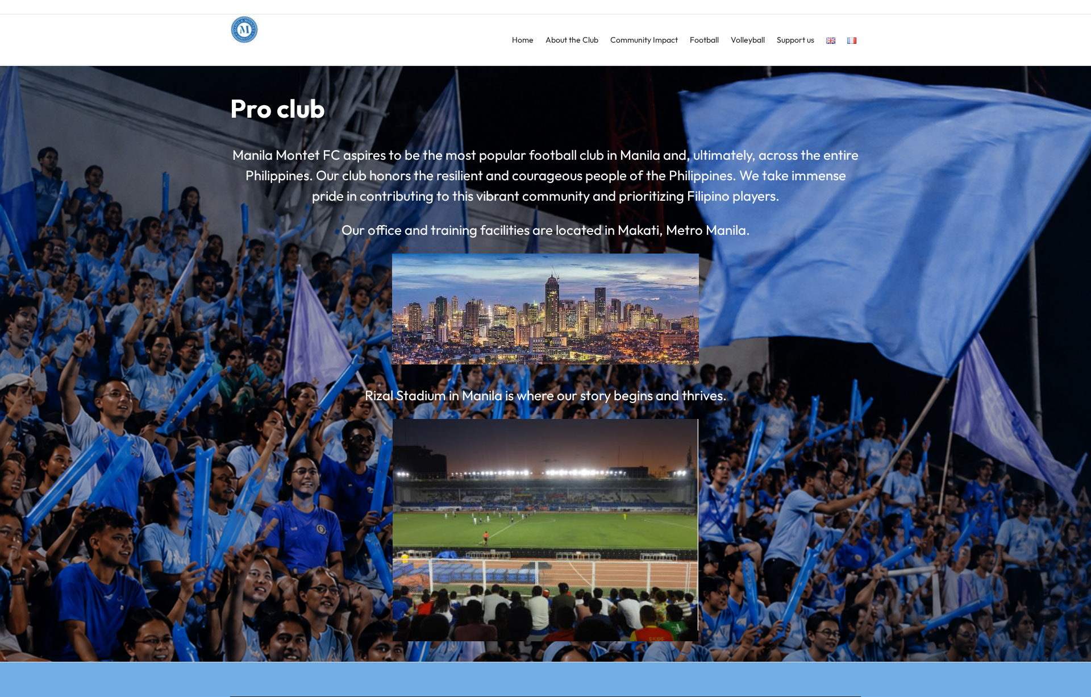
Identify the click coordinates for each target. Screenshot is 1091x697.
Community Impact (644, 40)
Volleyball (748, 40)
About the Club (572, 40)
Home (523, 40)
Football (704, 40)
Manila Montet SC (288, 54)
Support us (795, 40)
